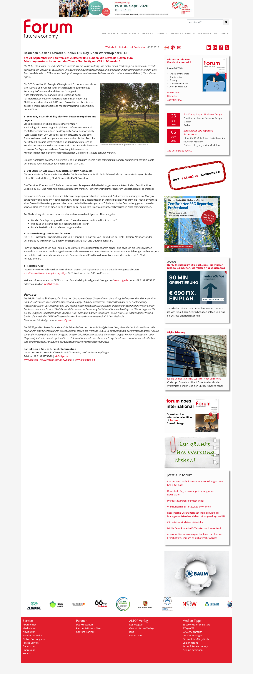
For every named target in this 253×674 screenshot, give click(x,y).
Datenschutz (30, 646)
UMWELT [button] (161, 33)
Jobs (131, 631)
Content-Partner (85, 631)
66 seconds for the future (196, 624)
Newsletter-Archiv (32, 635)
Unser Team (135, 635)
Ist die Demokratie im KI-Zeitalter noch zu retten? (194, 378)
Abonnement (30, 624)
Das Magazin (136, 624)
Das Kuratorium (85, 624)
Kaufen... (172, 96)
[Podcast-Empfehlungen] (173, 47)
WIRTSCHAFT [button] (109, 33)
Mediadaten (29, 628)
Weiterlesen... (174, 92)
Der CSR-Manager (192, 635)
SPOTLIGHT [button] (220, 33)
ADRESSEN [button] (203, 33)
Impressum (29, 650)
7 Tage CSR (188, 628)
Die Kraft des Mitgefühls (196, 639)
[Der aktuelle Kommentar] (196, 175)
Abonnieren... (174, 99)
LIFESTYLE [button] (175, 33)
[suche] (226, 22)
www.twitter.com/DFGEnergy (56, 359)
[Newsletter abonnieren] (179, 47)
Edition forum (190, 642)
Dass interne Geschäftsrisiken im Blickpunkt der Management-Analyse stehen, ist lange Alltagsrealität (196, 514)
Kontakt (27, 653)
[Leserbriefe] (166, 47)
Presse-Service (31, 642)
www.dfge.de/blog (85, 359)
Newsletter (29, 631)
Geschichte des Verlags (141, 628)
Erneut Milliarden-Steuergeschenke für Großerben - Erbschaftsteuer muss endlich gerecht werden (195, 536)
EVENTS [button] (189, 33)
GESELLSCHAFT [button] (129, 33)
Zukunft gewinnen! (193, 650)
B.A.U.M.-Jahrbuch (192, 631)
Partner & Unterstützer (88, 628)
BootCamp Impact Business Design (203, 114)
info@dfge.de (51, 284)
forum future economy (195, 646)
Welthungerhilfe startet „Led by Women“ (189, 506)
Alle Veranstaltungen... (179, 150)
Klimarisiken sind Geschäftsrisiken (185, 522)
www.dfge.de (121, 280)
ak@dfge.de (61, 356)
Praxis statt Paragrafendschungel (185, 500)
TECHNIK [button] (147, 33)
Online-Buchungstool (34, 639)
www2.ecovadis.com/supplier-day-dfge (45, 273)
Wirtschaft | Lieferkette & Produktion (125, 47)
